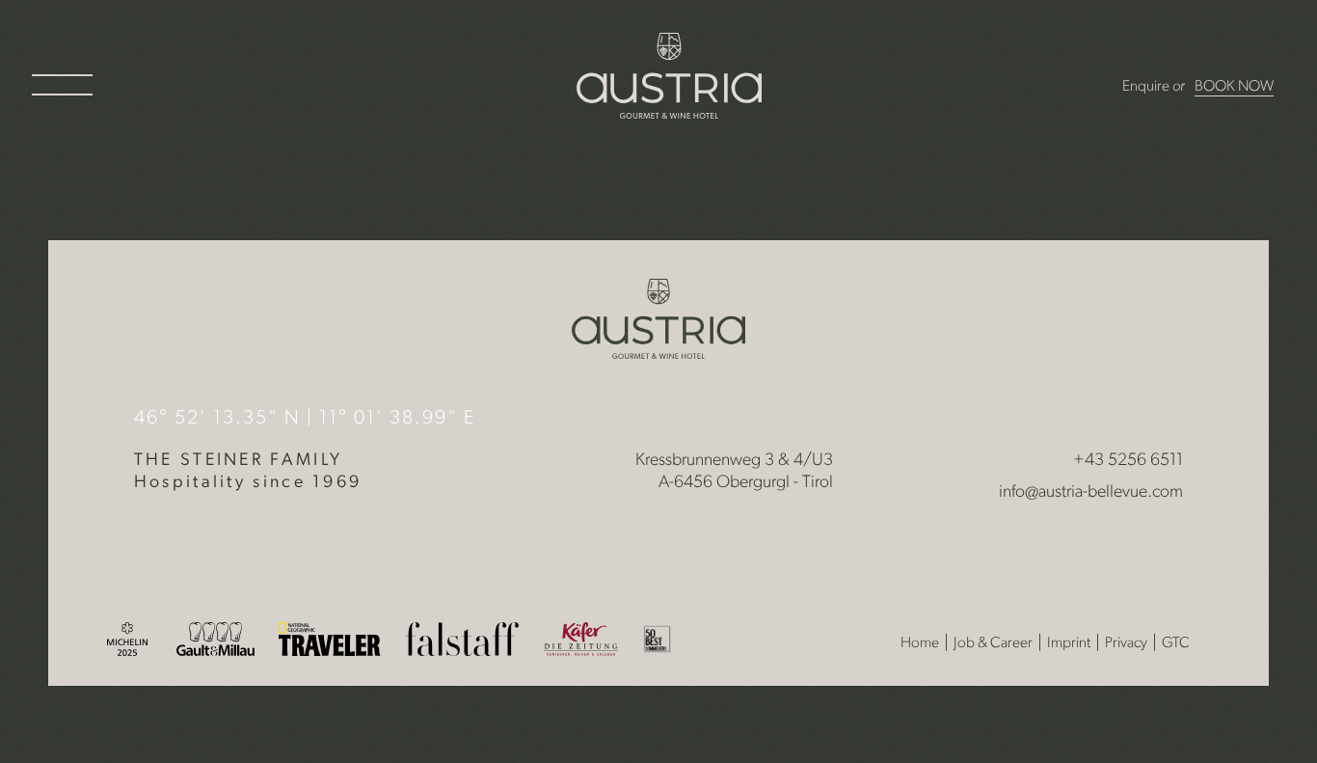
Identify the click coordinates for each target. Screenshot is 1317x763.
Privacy (1126, 643)
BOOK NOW (1234, 87)
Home (919, 643)
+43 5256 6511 (1128, 461)
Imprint (1068, 643)
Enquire (1145, 87)
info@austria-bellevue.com (1091, 493)
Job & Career (993, 643)
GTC (1176, 643)
